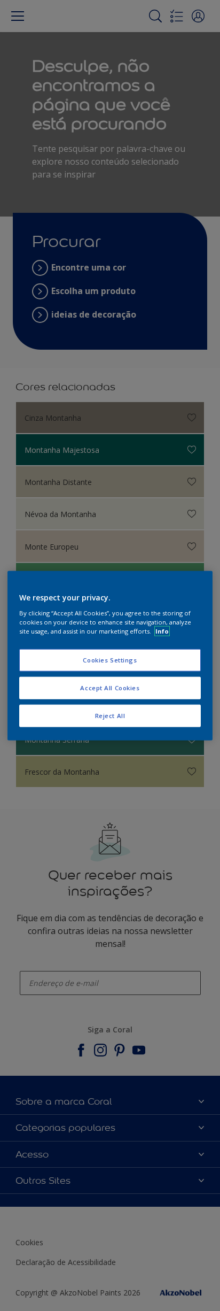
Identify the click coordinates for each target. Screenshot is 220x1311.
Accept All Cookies (109, 687)
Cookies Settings (110, 660)
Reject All (110, 715)
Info (162, 631)
